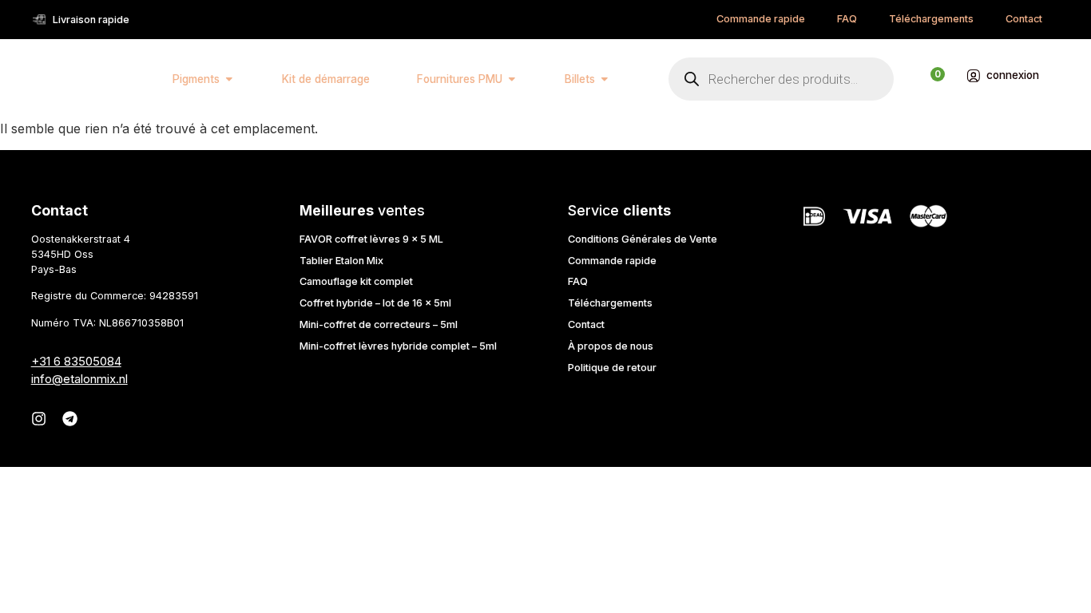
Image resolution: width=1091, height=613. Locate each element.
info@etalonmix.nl (79, 378)
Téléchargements (931, 19)
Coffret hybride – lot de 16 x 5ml (375, 303)
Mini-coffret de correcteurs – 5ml (379, 324)
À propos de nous (610, 346)
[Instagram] (38, 418)
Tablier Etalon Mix (341, 261)
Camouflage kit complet (356, 281)
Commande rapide (760, 19)
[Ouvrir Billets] (604, 79)
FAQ (847, 19)
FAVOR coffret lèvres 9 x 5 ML (371, 239)
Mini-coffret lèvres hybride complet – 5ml (398, 346)
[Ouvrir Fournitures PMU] (512, 79)
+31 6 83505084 (76, 361)
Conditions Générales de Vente (642, 239)
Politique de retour (612, 368)
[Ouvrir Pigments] (229, 79)
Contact (1024, 19)
